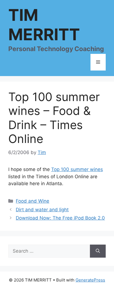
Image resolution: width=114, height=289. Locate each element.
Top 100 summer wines (77, 169)
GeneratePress (90, 280)
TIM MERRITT (44, 24)
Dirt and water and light (42, 209)
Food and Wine (32, 201)
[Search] (98, 251)
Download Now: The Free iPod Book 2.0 (60, 218)
